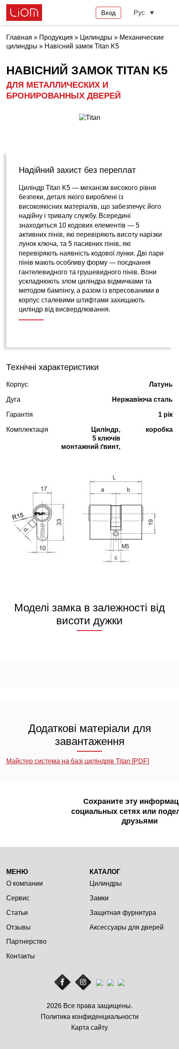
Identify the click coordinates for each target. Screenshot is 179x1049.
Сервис (18, 898)
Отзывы (18, 927)
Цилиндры (106, 883)
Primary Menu (167, 13)
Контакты (20, 956)
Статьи (17, 912)
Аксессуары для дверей (127, 927)
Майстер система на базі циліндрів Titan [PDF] (77, 761)
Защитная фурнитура (123, 912)
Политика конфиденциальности (90, 1016)
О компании (24, 883)
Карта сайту (89, 1027)
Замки (99, 898)
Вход (108, 12)
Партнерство (26, 941)
